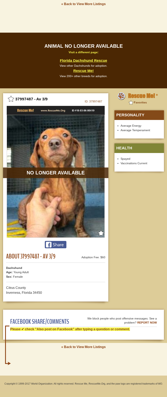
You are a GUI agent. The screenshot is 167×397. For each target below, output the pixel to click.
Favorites (140, 102)
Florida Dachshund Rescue (83, 61)
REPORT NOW (147, 322)
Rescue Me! (83, 71)
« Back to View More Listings (83, 4)
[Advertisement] (83, 19)
